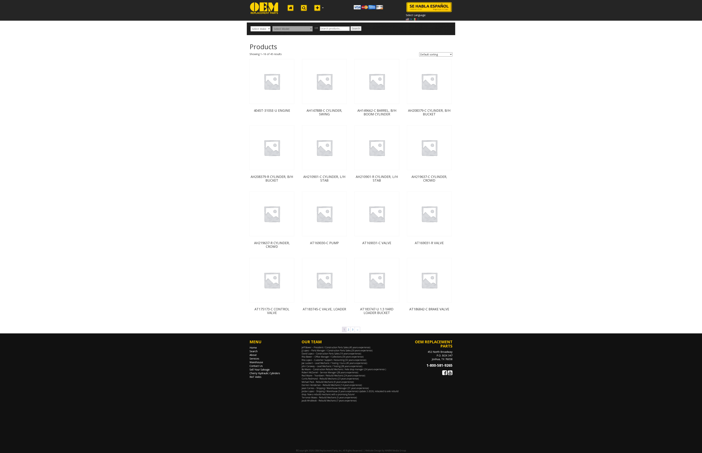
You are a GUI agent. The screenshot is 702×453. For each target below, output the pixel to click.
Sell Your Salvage (260, 369)
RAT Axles (255, 377)
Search (356, 28)
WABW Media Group (395, 450)
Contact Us (256, 366)
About (253, 355)
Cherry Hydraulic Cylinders (265, 373)
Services (254, 358)
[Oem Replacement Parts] (264, 8)
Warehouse (256, 362)
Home (253, 347)
